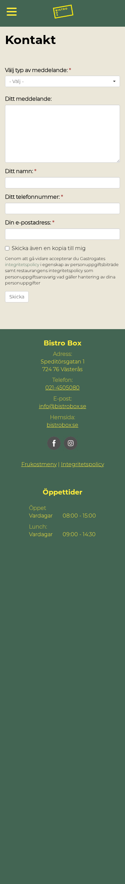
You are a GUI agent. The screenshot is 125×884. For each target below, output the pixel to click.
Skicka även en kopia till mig (49, 248)
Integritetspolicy (82, 464)
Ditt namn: (20, 171)
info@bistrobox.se (62, 406)
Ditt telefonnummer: (34, 197)
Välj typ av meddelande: (38, 70)
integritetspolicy (22, 264)
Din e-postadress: (29, 222)
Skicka (16, 297)
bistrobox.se (62, 425)
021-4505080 (62, 387)
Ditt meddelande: (28, 99)
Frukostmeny (39, 464)
